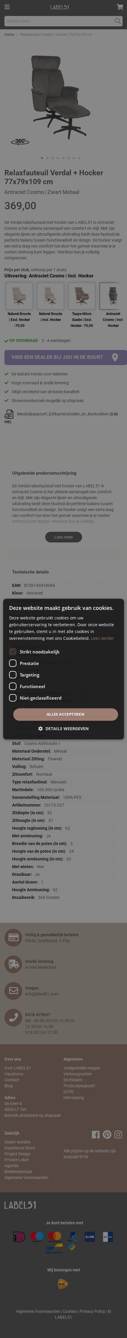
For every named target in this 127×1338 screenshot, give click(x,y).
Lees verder (102, 638)
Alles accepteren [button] (65, 714)
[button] (63, 728)
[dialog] (63, 669)
